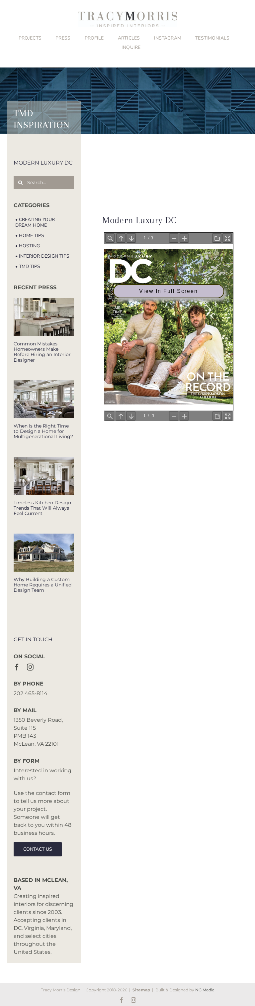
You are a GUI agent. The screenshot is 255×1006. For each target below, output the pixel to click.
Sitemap (141, 989)
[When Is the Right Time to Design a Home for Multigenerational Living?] (44, 399)
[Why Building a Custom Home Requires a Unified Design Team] (44, 552)
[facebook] (17, 667)
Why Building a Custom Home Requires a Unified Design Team (42, 584)
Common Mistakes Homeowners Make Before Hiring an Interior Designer (42, 352)
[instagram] (30, 667)
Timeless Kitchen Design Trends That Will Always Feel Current (42, 508)
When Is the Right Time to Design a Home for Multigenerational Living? (43, 431)
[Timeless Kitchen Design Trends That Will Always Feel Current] (44, 476)
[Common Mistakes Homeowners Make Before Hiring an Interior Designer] (44, 317)
